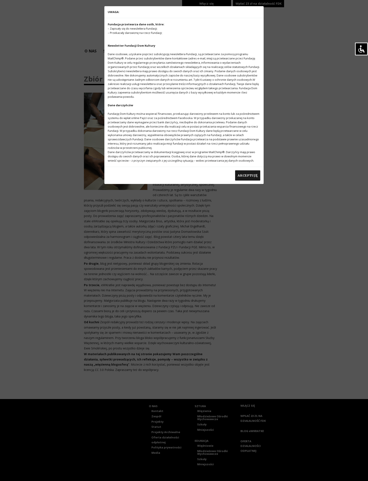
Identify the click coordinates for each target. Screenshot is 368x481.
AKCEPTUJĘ (247, 175)
